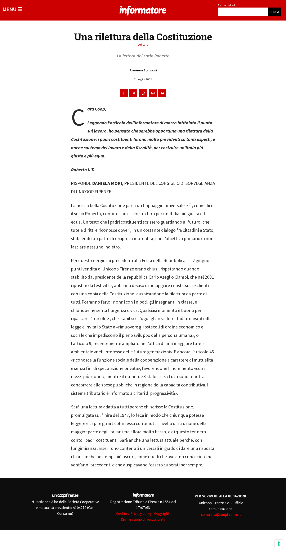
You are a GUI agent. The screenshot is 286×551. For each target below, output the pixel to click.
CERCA (274, 12)
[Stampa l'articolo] (162, 93)
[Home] (143, 10)
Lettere (143, 44)
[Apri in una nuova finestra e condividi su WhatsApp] (143, 93)
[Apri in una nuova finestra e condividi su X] (133, 93)
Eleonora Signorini (143, 70)
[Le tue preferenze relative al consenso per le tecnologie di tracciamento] (279, 544)
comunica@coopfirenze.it (221, 514)
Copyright (162, 513)
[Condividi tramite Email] (152, 93)
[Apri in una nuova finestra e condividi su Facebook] (124, 93)
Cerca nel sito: (228, 5)
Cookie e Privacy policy (134, 513)
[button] (12, 9)
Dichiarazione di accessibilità (143, 519)
